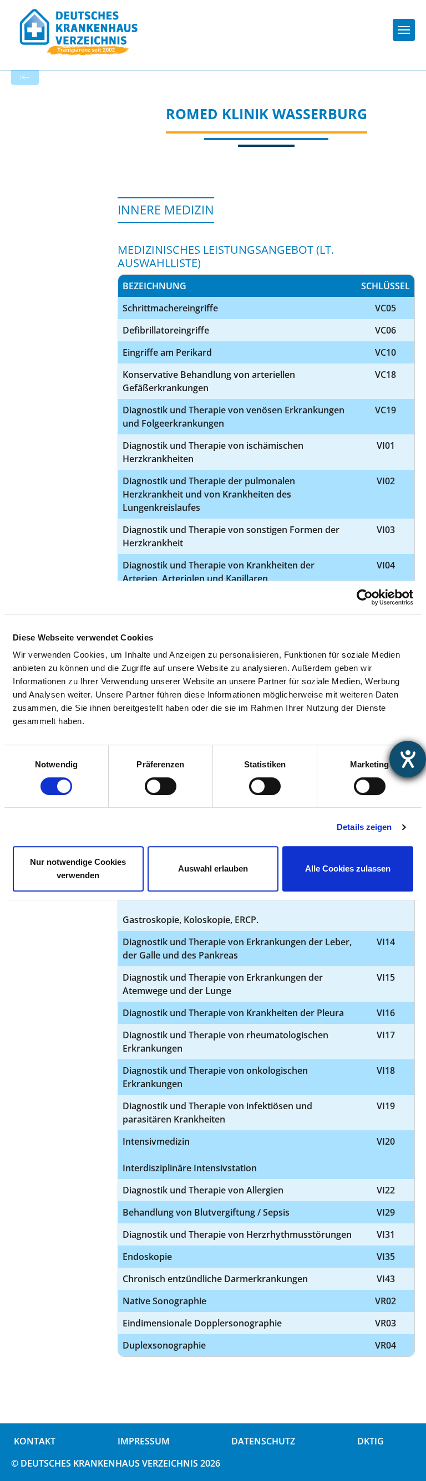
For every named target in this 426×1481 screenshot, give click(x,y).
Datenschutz (263, 1441)
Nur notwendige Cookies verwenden (78, 868)
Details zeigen (364, 827)
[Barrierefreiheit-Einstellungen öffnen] (407, 759)
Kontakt (34, 1441)
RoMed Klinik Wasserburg (266, 113)
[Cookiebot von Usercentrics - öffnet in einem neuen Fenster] (364, 597)
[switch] (160, 786)
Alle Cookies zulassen (347, 868)
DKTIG (370, 1441)
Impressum (144, 1441)
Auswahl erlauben (213, 868)
